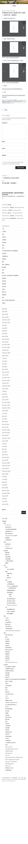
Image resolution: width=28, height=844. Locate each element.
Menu (14, 5)
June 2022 (4, 413)
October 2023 (5, 383)
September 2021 (6, 438)
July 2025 (4, 325)
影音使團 (7, 673)
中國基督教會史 (8, 628)
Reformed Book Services (11, 662)
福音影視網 (7, 544)
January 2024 (5, 375)
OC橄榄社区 (8, 740)
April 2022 (4, 419)
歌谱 (6, 744)
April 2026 (4, 311)
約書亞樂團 (7, 559)
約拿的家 (7, 715)
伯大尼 (6, 706)
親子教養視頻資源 (11, 598)
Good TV (7, 546)
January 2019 (5, 504)
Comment (5, 122)
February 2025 (5, 339)
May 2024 (4, 364)
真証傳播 (7, 675)
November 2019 (6, 493)
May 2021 (4, 449)
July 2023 (4, 391)
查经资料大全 (8, 527)
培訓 (3, 248)
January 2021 (5, 460)
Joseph (13, 10)
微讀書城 (7, 654)
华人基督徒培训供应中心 (11, 704)
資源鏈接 (4, 521)
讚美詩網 (7, 552)
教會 (5, 616)
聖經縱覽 (4, 294)
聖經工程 (4, 292)
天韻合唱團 (7, 556)
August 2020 (5, 474)
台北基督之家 (8, 622)
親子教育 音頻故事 (11, 603)
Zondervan (7, 765)
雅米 (6, 721)
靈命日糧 (7, 719)
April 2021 (4, 452)
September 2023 (6, 386)
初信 (6, 567)
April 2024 (4, 366)
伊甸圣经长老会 (8, 548)
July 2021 (4, 443)
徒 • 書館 (7, 639)
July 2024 (4, 358)
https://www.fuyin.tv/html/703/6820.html (12, 88)
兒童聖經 (4, 239)
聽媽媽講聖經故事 (11, 590)
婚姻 (6, 571)
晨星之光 (7, 620)
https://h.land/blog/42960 (12, 57)
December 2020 (6, 463)
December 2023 (6, 377)
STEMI (6, 618)
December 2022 (6, 402)
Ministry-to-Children (12, 605)
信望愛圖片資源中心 (9, 668)
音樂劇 (3, 303)
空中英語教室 (8, 685)
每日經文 (4, 286)
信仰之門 (7, 660)
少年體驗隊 (9, 582)
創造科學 (7, 692)
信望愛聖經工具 (8, 531)
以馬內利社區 (8, 717)
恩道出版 (7, 651)
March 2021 (5, 454)
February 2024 (5, 372)
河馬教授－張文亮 (9, 768)
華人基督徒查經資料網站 (11, 529)
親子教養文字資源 (11, 601)
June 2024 (4, 361)
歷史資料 (4, 281)
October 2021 (5, 435)
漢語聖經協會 (8, 647)
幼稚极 (10, 594)
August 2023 (5, 388)
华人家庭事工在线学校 (10, 742)
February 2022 (5, 424)
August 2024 (5, 355)
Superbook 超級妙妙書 (12, 586)
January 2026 (5, 317)
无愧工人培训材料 (11, 611)
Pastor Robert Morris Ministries (12, 630)
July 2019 (4, 498)
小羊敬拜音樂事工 (9, 561)
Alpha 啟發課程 (10, 569)
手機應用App (5, 256)
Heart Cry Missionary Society (12, 759)
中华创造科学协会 (9, 694)
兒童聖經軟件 (8, 539)
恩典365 (7, 677)
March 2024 (5, 369)
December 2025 (6, 319)
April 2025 (4, 333)
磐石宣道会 (7, 624)
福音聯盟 (7, 727)
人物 (3, 228)
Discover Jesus (9, 746)
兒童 (3, 234)
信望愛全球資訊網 (9, 670)
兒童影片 (4, 237)
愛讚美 (6, 563)
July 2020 (4, 476)
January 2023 (5, 399)
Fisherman (8, 2)
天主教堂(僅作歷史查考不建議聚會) (10, 250)
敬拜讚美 (4, 267)
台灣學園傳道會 (10, 584)
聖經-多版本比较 (9, 533)
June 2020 (4, 479)
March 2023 (5, 397)
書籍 (3, 272)
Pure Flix (7, 755)
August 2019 (5, 496)
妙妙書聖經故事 (12, 588)
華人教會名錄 (8, 626)
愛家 (8, 575)
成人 (6, 607)
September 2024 (6, 353)
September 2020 (6, 471)
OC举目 (7, 738)
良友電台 (7, 730)
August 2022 (5, 410)
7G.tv (6, 696)
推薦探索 (4, 259)
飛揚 (6, 687)
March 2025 (5, 336)
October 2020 (5, 468)
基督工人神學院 (8, 681)
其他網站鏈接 (8, 770)
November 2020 (6, 465)
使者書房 (7, 641)
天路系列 (7, 723)
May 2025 (4, 331)
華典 (6, 689)
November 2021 (6, 432)
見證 (3, 297)
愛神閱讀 (7, 658)
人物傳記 (5, 109)
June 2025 (4, 328)
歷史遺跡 (4, 283)
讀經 (5, 523)
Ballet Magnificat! (9, 763)
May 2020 (4, 482)
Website (4, 155)
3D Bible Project (9, 751)
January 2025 (5, 342)
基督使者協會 (8, 736)
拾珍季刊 (7, 645)
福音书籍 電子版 (9, 635)
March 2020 (5, 487)
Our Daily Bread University (11, 749)
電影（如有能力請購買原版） (8, 300)
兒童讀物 (4, 242)
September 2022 (6, 408)
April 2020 (4, 485)
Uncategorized (5, 226)
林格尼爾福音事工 (11, 609)
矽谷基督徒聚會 (8, 708)
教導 (3, 261)
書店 (3, 270)
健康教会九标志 (8, 700)
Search (4, 509)
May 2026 (4, 309)
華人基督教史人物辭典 (10, 666)
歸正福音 (7, 711)
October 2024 (5, 350)
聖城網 (6, 713)
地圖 (3, 245)
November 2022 (6, 405)
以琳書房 (7, 656)
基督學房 (7, 643)
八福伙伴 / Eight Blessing (11, 702)
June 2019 (4, 501)
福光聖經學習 (10, 592)
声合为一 (7, 698)
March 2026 (5, 314)
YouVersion (8, 525)
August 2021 (5, 441)
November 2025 (6, 322)
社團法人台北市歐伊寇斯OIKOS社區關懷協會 (15, 679)
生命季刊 (7, 734)
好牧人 (6, 683)
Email (3, 148)
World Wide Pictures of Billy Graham (14, 757)
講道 (5, 542)
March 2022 (5, 421)
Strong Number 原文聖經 (11, 535)
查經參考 (4, 278)
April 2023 (4, 394)
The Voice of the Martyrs (11, 761)
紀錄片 (3, 289)
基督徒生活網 (8, 732)
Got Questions (8, 753)
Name (3, 141)
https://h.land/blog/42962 (12, 82)
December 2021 (6, 430)
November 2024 (6, 347)
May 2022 (4, 416)
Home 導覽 (4, 518)
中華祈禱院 (7, 725)
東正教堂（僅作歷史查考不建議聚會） (10, 275)
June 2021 (4, 446)
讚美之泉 (7, 554)
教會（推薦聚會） (6, 264)
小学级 (10, 596)
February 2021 (5, 457)
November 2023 (6, 380)
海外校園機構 (10, 613)
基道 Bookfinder (9, 649)
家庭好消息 (9, 573)
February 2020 (5, 490)
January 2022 (5, 427)
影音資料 (4, 253)
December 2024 (6, 344)
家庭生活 (9, 577)
